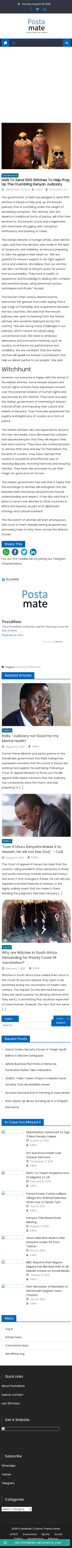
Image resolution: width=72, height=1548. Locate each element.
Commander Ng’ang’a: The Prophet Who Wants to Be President (63, 1019)
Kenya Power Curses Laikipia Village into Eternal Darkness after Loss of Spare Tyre (46, 1198)
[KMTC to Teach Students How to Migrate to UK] (13, 1178)
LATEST (14, 1534)
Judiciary (21, 667)
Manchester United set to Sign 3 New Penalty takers (48, 1134)
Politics (7, 730)
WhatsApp (8, 1466)
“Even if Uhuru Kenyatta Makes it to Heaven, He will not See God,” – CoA (32, 849)
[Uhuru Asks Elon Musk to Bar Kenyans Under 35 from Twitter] (13, 1243)
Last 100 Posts (11, 1403)
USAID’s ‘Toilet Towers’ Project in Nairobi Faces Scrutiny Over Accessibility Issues (35, 1081)
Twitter (6, 1474)
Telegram (8, 1483)
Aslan (56, 1528)
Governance (10, 175)
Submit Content (12, 1395)
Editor (39, 189)
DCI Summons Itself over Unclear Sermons (43, 1155)
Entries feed (13, 1337)
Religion (53, 1538)
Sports (46, 1534)
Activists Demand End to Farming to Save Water (37, 1093)
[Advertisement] (36, 85)
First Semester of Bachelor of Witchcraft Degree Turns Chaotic (47, 1290)
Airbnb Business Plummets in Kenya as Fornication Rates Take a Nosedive (30, 1067)
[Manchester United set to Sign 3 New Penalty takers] (13, 1138)
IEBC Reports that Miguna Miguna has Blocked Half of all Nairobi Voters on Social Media (48, 1266)
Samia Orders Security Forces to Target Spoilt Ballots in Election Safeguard (35, 1053)
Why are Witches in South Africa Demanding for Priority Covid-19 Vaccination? (29, 957)
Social (7, 947)
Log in (9, 1329)
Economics (30, 1534)
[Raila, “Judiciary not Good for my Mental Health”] (36, 704)
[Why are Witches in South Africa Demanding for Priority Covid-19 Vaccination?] (36, 921)
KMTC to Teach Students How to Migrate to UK (47, 1175)
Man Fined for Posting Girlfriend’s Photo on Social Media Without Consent (13, 1019)
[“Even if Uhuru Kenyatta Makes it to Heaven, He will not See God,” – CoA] (36, 815)
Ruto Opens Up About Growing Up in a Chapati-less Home (37, 1104)
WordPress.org (14, 1354)
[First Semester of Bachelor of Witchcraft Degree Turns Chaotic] (13, 1292)
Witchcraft (34, 667)
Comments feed (16, 1345)
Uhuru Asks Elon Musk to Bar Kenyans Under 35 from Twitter (45, 1242)
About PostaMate (13, 1386)
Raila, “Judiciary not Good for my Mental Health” (30, 738)
